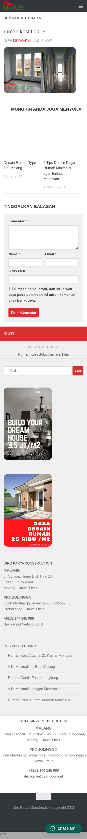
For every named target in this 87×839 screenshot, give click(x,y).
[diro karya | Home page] (17, 6)
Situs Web (16, 271)
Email (50, 254)
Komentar (17, 221)
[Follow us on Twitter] (63, 334)
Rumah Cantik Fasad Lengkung (33, 678)
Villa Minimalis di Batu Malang (31, 666)
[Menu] (81, 6)
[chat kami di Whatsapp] (46, 334)
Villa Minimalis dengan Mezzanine (34, 689)
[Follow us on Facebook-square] (54, 334)
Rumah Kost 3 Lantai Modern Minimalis (39, 700)
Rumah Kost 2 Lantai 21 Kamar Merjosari (40, 655)
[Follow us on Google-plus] (71, 334)
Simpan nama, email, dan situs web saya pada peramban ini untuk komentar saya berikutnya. (41, 294)
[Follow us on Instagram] (80, 334)
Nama (14, 254)
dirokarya (22, 41)
